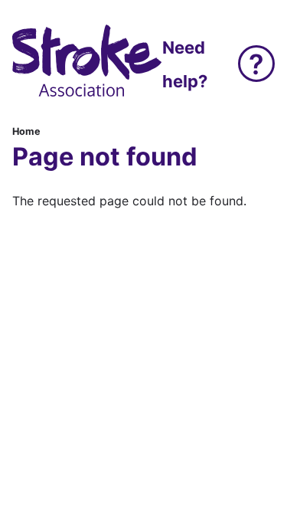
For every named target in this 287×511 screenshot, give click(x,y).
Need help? (184, 64)
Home (26, 131)
